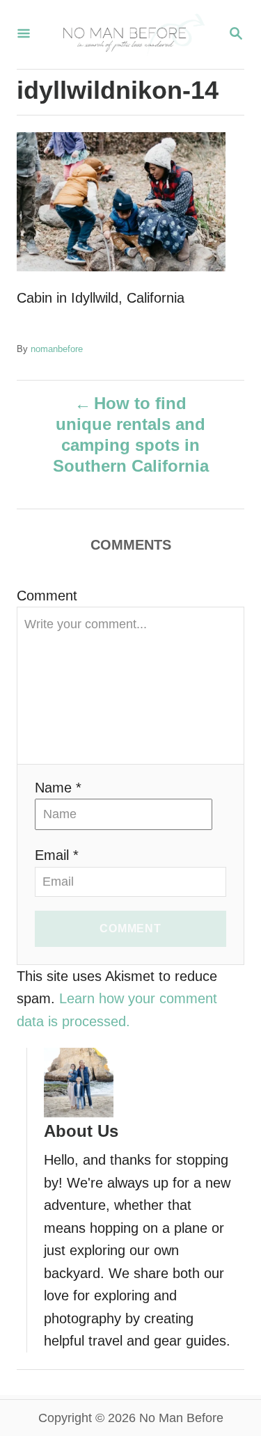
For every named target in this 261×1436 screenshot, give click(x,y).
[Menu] (23, 34)
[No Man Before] (129, 34)
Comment (47, 595)
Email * (57, 855)
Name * (58, 787)
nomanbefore (57, 349)
